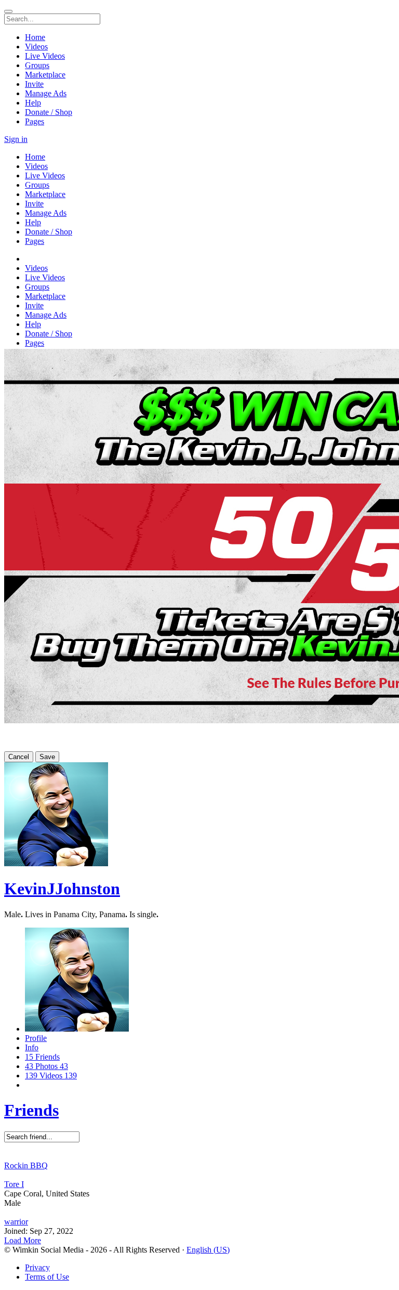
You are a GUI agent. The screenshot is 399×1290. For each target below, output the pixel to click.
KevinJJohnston (62, 888)
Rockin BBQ (26, 1165)
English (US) (208, 1249)
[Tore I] (199, 1175)
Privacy (37, 1267)
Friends (31, 1110)
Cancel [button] (18, 757)
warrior (16, 1221)
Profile (36, 1038)
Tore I (14, 1184)
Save (47, 757)
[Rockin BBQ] (199, 1156)
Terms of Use (47, 1276)
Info (31, 1047)
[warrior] (199, 1212)
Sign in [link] (16, 139)
